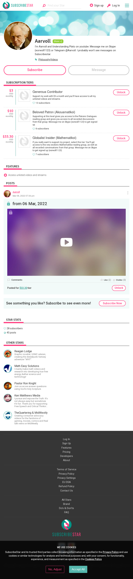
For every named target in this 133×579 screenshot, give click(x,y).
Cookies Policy (93, 559)
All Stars (66, 499)
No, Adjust (55, 569)
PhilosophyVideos (48, 59)
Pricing (66, 451)
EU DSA (66, 482)
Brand (66, 504)
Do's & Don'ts (66, 508)
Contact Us (66, 490)
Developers (66, 456)
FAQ (66, 512)
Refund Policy (66, 486)
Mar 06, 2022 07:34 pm (23, 195)
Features (66, 447)
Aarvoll (16, 192)
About (66, 460)
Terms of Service (66, 469)
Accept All (78, 569)
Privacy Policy (66, 473)
